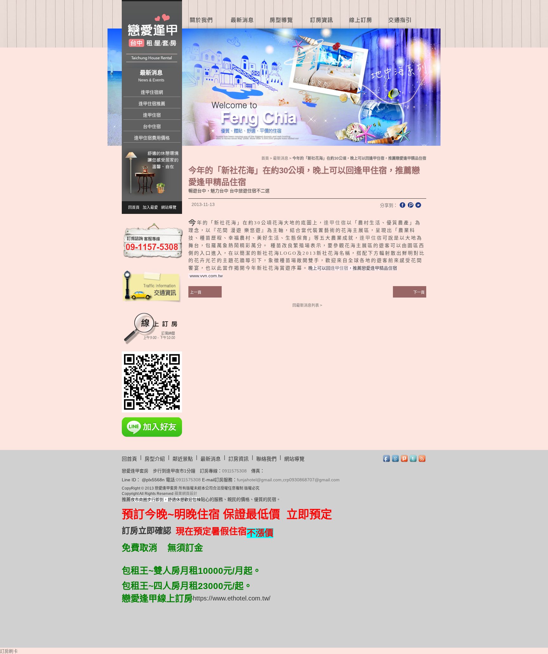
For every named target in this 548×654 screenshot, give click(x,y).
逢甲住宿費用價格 (152, 137)
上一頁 (195, 292)
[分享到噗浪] (410, 205)
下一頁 (419, 292)
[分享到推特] (418, 205)
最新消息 (241, 14)
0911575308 (234, 470)
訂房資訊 (321, 14)
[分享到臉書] (402, 205)
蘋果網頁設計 (185, 493)
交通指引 (400, 14)
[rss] (422, 459)
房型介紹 (155, 459)
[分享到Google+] (396, 459)
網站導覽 (168, 207)
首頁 (265, 158)
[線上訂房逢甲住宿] (152, 327)
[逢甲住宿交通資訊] (152, 285)
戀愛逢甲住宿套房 (152, 35)
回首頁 (134, 207)
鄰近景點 (183, 459)
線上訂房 (360, 14)
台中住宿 (152, 126)
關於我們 (202, 14)
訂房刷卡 (9, 651)
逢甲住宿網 (152, 92)
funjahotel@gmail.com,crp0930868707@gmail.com (288, 479)
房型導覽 (281, 14)
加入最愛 (150, 207)
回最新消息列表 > (307, 305)
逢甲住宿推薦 (152, 103)
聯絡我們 (266, 459)
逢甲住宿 (152, 115)
